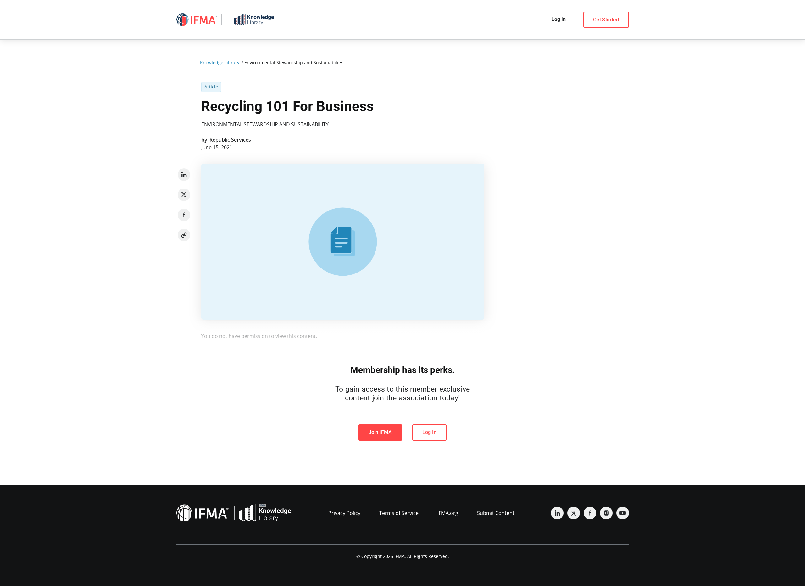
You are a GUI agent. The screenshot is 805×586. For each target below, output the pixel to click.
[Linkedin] (184, 174)
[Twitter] (184, 195)
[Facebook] (184, 215)
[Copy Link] (184, 235)
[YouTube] (622, 513)
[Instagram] (606, 513)
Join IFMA (380, 432)
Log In (429, 432)
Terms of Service (399, 513)
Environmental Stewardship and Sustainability (265, 124)
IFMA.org (447, 513)
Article (211, 87)
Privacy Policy (344, 513)
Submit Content (495, 513)
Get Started (606, 20)
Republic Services (230, 139)
